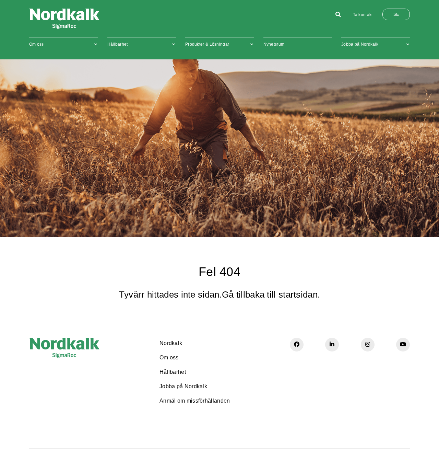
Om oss (36, 44)
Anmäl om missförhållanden (194, 401)
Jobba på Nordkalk (359, 44)
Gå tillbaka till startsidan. (271, 294)
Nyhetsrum (274, 44)
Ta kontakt (363, 14)
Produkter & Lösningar (207, 44)
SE (396, 14)
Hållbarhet (117, 44)
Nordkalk (170, 343)
